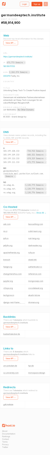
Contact (5, 439)
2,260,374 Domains (19, 72)
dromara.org (33, 302)
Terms (5, 442)
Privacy (5, 444)
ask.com (7, 224)
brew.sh (6, 260)
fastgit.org (7, 267)
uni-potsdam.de (10, 366)
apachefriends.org (11, 252)
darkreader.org (35, 245)
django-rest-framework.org (15, 302)
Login (24, 4)
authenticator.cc (35, 267)
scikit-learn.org (34, 231)
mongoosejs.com (35, 281)
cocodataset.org (35, 288)
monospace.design (36, 373)
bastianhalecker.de (11, 334)
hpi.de (31, 366)
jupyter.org (8, 281)
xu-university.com (11, 373)
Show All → (41, 213)
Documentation (8, 434)
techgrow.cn (8, 295)
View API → (11, 43)
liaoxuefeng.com (35, 224)
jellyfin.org (7, 245)
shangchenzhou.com (12, 274)
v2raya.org (8, 288)
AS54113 (7, 76)
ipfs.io (6, 238)
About (4, 431)
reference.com (34, 274)
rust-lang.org (33, 238)
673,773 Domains (16, 62)
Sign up (37, 4)
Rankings (6, 436)
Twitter (5, 447)
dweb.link (32, 260)
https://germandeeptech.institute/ (17, 56)
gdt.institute (8, 404)
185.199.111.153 (9, 66)
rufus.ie (31, 252)
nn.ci (5, 231)
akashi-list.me (34, 295)
